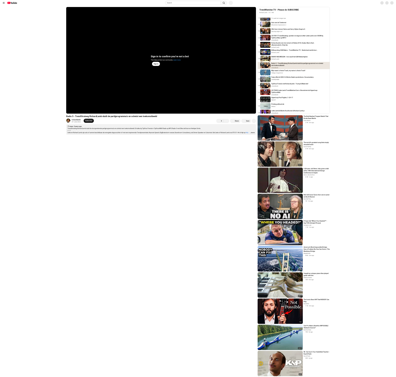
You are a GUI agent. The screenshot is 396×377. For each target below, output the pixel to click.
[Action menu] (327, 15)
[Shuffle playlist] (265, 15)
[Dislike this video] (226, 121)
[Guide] (3, 3)
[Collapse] (327, 11)
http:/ (247, 132)
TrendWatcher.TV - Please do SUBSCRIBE (279, 10)
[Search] (223, 3)
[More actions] (254, 121)
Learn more (177, 60)
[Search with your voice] (231, 3)
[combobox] (193, 3)
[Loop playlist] (261, 15)
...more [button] (252, 132)
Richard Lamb (263, 12)
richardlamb (76, 120)
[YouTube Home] (12, 3)
